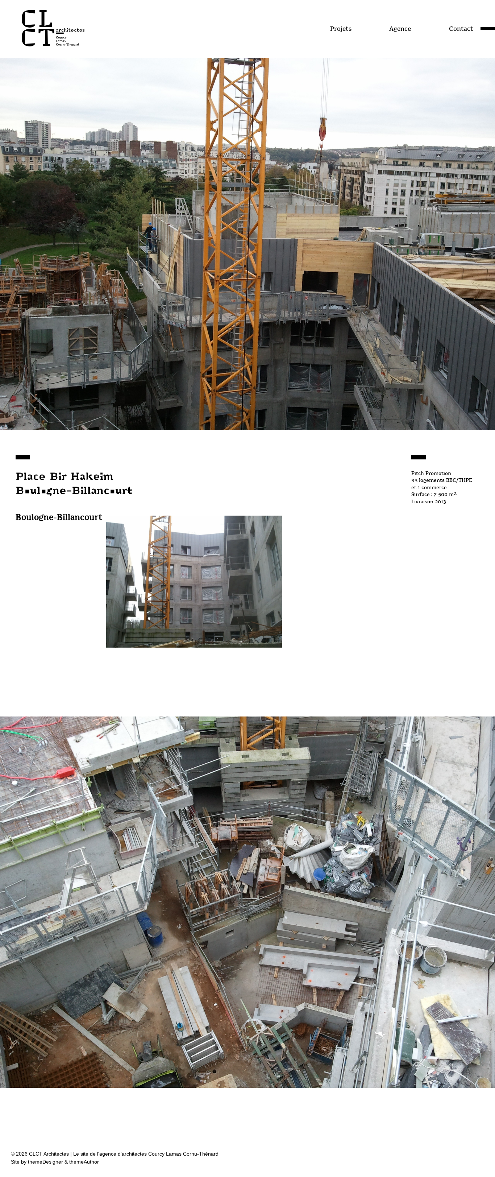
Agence (400, 28)
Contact (461, 28)
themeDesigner (45, 1162)
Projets (341, 28)
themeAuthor (84, 1162)
